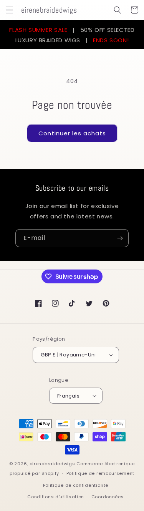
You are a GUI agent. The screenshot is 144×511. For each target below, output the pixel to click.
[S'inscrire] (119, 238)
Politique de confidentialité (76, 485)
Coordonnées (107, 497)
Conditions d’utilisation (55, 497)
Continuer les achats (72, 133)
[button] (9, 10)
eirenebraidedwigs (52, 464)
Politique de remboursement (100, 473)
